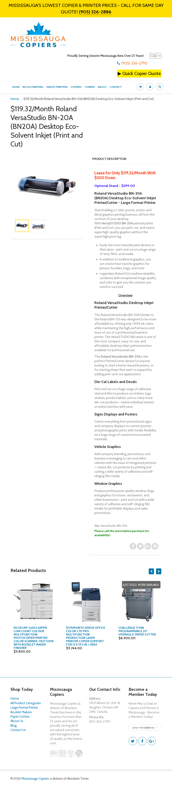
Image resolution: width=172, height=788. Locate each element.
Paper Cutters (20, 716)
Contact (116, 86)
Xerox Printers (57, 86)
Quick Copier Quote (141, 73)
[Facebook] (142, 741)
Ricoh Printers (33, 86)
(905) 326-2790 (134, 63)
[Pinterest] (151, 741)
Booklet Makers (21, 712)
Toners (90, 86)
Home (16, 86)
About (102, 86)
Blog (13, 725)
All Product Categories (25, 703)
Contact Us (18, 730)
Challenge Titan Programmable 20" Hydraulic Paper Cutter (137, 631)
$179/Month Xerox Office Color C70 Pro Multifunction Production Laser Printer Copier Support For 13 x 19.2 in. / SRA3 (85, 636)
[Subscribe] (156, 727)
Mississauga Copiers (35, 778)
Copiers (76, 86)
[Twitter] (133, 741)
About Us (16, 721)
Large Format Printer (24, 707)
